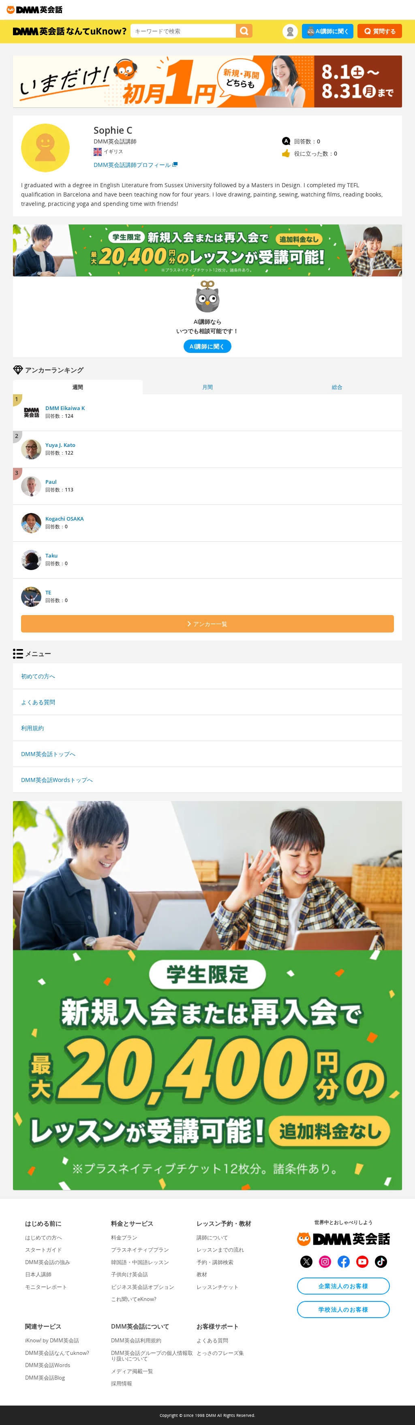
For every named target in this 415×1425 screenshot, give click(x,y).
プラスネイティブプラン (140, 1249)
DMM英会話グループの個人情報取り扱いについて (152, 1355)
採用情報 (121, 1383)
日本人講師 (38, 1274)
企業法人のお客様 (343, 1286)
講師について (212, 1237)
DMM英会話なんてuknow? (57, 1353)
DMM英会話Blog (45, 1377)
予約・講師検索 (215, 1262)
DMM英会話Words (47, 1365)
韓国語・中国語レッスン (140, 1262)
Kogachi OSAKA (64, 518)
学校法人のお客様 (343, 1309)
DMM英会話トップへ (48, 754)
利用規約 (32, 728)
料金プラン (124, 1237)
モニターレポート (46, 1286)
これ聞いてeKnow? (133, 1299)
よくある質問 (38, 702)
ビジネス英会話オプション (142, 1286)
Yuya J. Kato (60, 445)
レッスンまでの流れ (220, 1249)
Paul (51, 481)
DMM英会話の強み (47, 1262)
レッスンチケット (218, 1286)
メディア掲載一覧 (132, 1371)
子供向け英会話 (129, 1274)
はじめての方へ (43, 1237)
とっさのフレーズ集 (220, 1353)
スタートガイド (43, 1249)
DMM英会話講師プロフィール (132, 165)
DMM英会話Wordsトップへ (57, 780)
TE (48, 592)
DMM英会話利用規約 (136, 1340)
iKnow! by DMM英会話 (52, 1340)
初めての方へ (38, 676)
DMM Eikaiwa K (65, 408)
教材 (202, 1274)
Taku (51, 555)
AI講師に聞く (332, 31)
